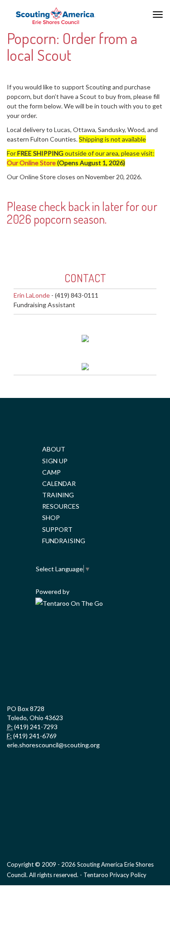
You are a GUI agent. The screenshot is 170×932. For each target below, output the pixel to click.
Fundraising (63, 540)
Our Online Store (31, 163)
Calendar (59, 483)
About (53, 449)
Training (58, 495)
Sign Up (55, 461)
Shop (51, 517)
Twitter (84, 636)
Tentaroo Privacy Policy (114, 874)
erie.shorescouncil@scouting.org (53, 745)
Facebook (44, 636)
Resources (60, 506)
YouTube (124, 636)
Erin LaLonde (32, 295)
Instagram (84, 677)
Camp (51, 472)
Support (57, 529)
